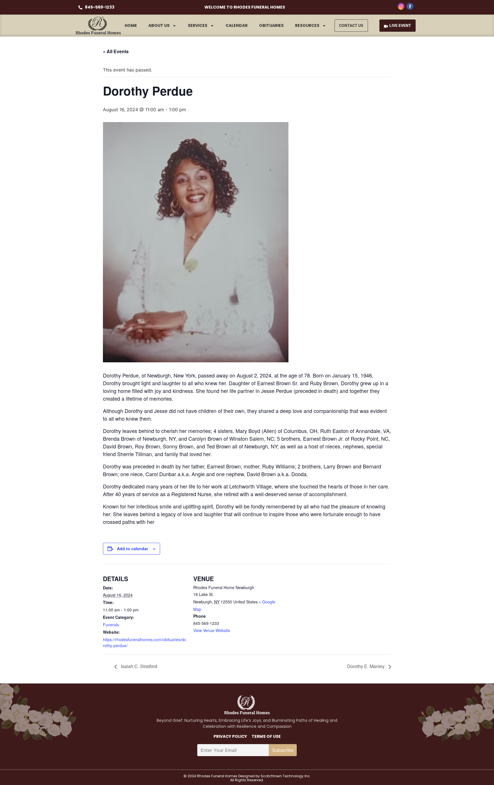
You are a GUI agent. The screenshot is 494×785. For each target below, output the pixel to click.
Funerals (111, 624)
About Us (159, 25)
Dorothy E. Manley (366, 666)
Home (131, 25)
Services (197, 25)
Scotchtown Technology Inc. (286, 776)
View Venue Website (211, 630)
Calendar (237, 25)
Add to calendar (132, 548)
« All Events (116, 51)
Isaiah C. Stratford (138, 666)
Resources (307, 25)
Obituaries (271, 25)
